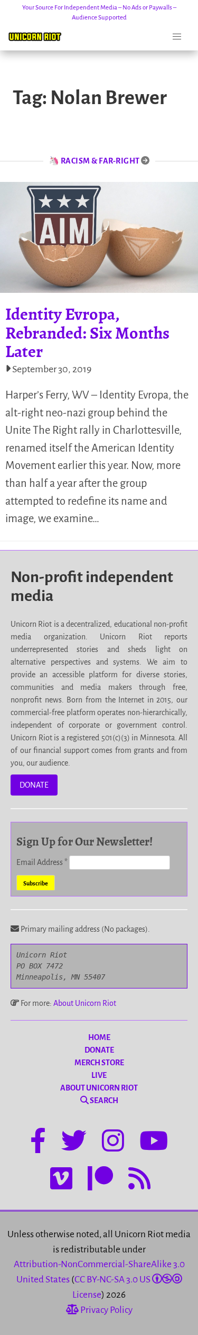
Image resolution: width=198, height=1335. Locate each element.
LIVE (99, 1075)
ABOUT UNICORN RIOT (99, 1088)
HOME (99, 1037)
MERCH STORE (99, 1062)
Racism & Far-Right (100, 161)
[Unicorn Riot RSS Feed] (139, 1180)
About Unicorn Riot (84, 1003)
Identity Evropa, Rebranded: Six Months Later (87, 332)
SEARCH (103, 1100)
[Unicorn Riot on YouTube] (153, 1142)
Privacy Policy (106, 1310)
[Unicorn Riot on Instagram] (113, 1142)
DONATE (34, 785)
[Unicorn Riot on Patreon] (100, 1180)
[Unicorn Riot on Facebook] (38, 1142)
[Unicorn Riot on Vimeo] (61, 1180)
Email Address (42, 862)
